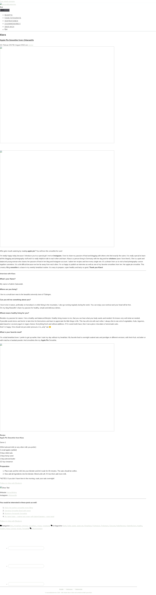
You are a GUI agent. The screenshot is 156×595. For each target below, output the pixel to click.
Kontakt (61, 589)
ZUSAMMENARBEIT (13, 24)
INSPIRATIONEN (11, 21)
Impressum (69, 589)
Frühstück (96, 526)
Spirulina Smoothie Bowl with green (18, 511)
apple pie (80, 526)
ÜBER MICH (9, 26)
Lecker (13, 529)
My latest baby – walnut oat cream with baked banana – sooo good (29, 516)
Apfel (64, 526)
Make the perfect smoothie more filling (19, 508)
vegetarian (46, 526)
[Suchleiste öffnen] (1, 7)
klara (8, 529)
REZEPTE (9, 15)
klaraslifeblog (12, 492)
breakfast (17, 526)
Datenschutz (78, 589)
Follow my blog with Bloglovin (11, 483)
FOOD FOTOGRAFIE (13, 18)
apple (74, 526)
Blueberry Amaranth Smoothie (16, 513)
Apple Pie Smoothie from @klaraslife (17, 40)
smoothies (32, 526)
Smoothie (25, 529)
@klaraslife (12, 495)
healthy (139, 526)
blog (11, 526)
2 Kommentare (36, 529)
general (25, 526)
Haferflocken (121, 526)
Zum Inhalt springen (7, 1)
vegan (39, 526)
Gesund (112, 526)
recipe (19, 529)
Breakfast (88, 526)
